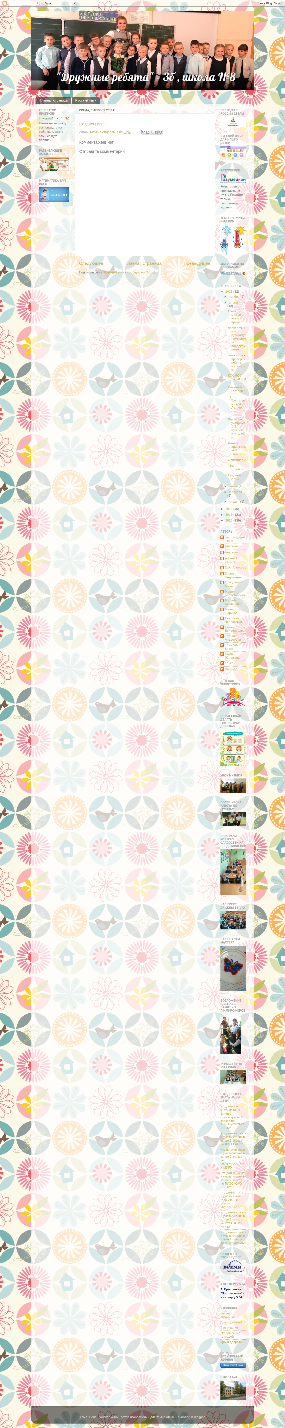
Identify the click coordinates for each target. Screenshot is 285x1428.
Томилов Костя (231, 646)
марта (234, 486)
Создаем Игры (92, 124)
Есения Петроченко (233, 575)
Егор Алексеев (235, 567)
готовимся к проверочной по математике (237, 362)
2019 (229, 291)
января (234, 501)
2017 (229, 514)
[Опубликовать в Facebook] (156, 132)
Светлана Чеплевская (233, 620)
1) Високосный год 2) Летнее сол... (236, 404)
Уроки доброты (231, 1342)
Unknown (231, 546)
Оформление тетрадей (230, 1334)
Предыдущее (197, 263)
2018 (229, 509)
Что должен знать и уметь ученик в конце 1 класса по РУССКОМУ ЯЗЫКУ (233, 1219)
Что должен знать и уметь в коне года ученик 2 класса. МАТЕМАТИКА (233, 1200)
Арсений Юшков (231, 560)
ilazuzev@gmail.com (235, 539)
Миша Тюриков (231, 611)
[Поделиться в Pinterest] (160, 132)
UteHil (170, 1417)
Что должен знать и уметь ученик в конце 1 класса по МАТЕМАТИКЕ (233, 1237)
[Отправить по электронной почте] (143, 132)
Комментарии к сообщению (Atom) (129, 272)
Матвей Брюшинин (233, 602)
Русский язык (85, 100)
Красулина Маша (232, 584)
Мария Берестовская (235, 593)
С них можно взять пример (235, 317)
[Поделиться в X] (152, 132)
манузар (231, 669)
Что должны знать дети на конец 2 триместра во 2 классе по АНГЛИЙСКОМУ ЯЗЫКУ (232, 1117)
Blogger (199, 1417)
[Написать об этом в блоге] (148, 132)
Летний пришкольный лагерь (237, 449)
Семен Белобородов (234, 628)
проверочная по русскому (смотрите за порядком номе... (237, 338)
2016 (229, 520)
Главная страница (53, 100)
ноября (234, 296)
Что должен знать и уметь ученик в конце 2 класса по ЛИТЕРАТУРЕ (233, 1139)
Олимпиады (237, 460)
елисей (230, 663)
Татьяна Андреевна (233, 637)
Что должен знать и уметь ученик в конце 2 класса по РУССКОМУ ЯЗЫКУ (233, 1180)
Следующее (91, 263)
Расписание (229, 1327)
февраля (235, 492)
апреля (234, 302)
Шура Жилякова (232, 655)
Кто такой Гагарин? (236, 389)
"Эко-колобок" (236, 467)
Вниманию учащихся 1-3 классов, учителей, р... (237, 428)
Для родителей (231, 1322)
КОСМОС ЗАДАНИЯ (237, 377)
